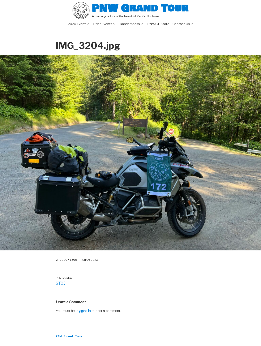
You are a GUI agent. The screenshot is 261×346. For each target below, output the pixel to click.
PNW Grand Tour (140, 8)
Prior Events (102, 24)
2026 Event (77, 24)
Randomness (130, 24)
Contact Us (181, 24)
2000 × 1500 (68, 259)
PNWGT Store (158, 24)
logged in (83, 311)
